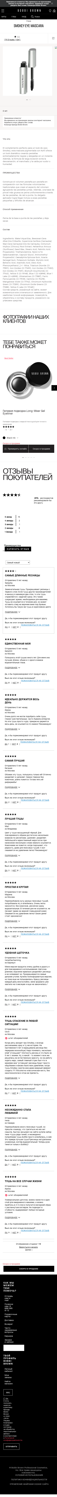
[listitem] (28, 404)
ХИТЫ (3, 17)
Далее (29, 1250)
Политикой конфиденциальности (12, 1439)
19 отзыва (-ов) (12, 40)
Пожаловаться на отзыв (35, 625)
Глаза (28, 21)
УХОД (24, 17)
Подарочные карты (10, 1315)
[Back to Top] (52, 1126)
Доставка (9, 1320)
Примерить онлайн (17, 448)
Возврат (9, 1324)
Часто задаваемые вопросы (10, 1330)
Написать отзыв (18, 549)
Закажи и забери (9, 1341)
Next (54, 388)
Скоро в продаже (41, 448)
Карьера (9, 1336)
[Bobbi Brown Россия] (29, 10)
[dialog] (54, 11)
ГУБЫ (13, 17)
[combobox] (13, 1348)
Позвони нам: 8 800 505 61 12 (9, 1307)
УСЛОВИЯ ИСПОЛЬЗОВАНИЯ (29, 1475)
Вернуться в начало (28, 1247)
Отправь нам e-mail (9, 1298)
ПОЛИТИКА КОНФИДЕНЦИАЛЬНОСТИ (29, 1479)
